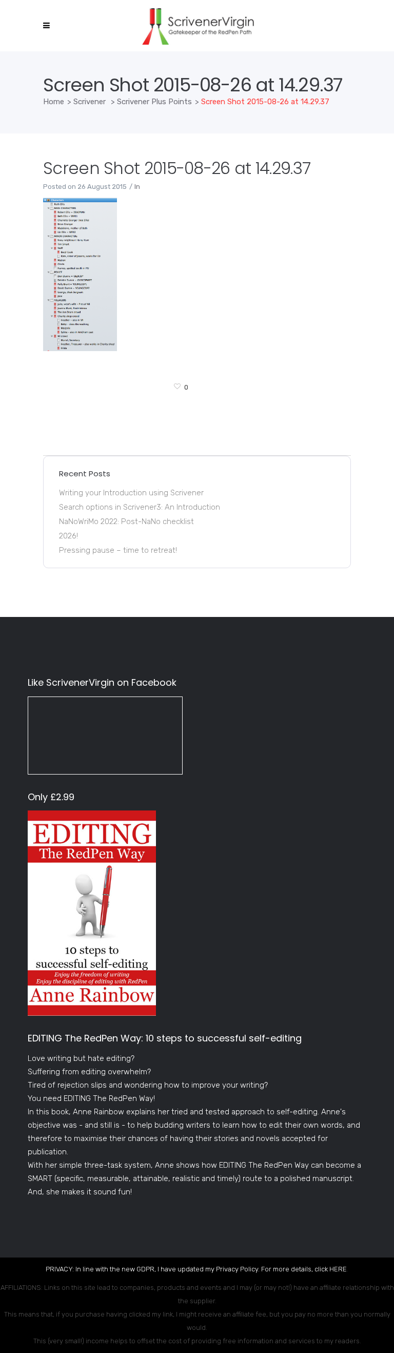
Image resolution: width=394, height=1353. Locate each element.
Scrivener (89, 101)
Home (53, 101)
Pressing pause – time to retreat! (118, 550)
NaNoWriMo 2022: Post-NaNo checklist (126, 521)
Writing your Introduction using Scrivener (131, 492)
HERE (338, 1269)
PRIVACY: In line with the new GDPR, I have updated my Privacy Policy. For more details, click (187, 1269)
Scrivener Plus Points (154, 101)
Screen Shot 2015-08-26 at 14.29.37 (176, 168)
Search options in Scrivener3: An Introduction (139, 507)
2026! (68, 535)
